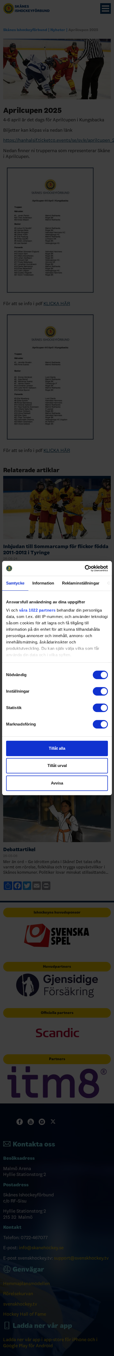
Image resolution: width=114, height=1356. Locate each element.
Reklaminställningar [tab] (80, 583)
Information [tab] (43, 583)
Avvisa (57, 783)
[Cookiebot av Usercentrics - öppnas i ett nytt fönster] (85, 568)
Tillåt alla (57, 748)
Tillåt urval (57, 765)
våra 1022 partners (37, 610)
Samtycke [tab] (15, 583)
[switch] (100, 691)
